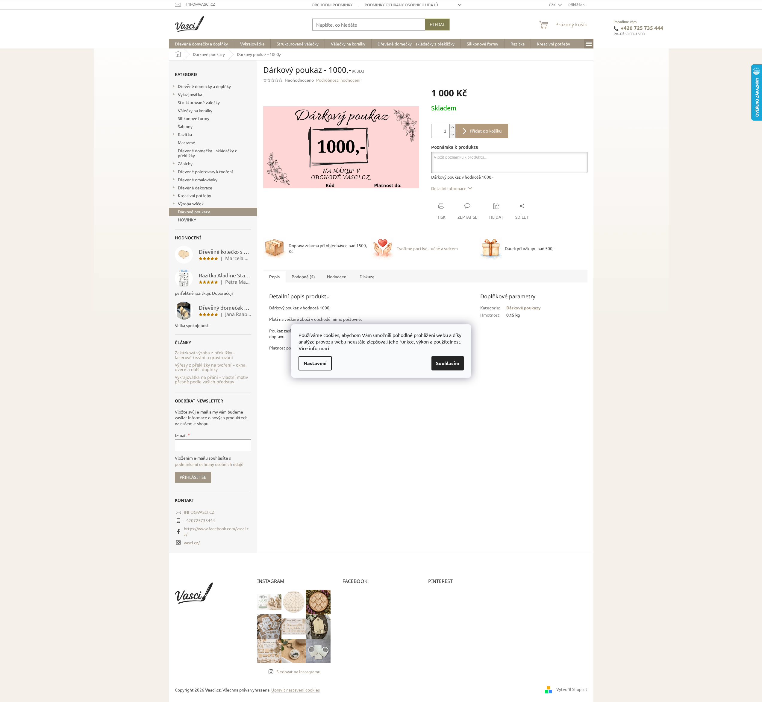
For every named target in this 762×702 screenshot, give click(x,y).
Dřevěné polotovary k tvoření (205, 171)
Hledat (437, 24)
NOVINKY (187, 219)
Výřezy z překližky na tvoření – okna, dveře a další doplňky (211, 367)
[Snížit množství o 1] (452, 134)
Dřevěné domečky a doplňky (204, 86)
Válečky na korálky (195, 110)
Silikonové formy (193, 118)
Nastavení (315, 363)
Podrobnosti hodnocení (338, 80)
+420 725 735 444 (642, 28)
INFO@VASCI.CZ (199, 512)
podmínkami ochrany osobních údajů (209, 464)
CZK (553, 4)
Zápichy (185, 163)
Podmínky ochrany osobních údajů (401, 4)
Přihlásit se (193, 477)
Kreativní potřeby (194, 195)
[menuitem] (201, 43)
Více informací (314, 348)
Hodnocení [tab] (337, 276)
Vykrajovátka (190, 94)
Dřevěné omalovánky (197, 179)
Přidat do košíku (486, 131)
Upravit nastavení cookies (295, 689)
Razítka (185, 134)
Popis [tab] (274, 276)
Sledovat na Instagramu (298, 671)
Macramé (186, 142)
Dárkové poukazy (194, 211)
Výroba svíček (191, 203)
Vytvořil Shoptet (571, 689)
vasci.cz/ (192, 542)
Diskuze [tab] (367, 276)
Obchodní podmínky (332, 4)
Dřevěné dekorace (195, 187)
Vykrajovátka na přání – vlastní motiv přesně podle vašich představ (211, 379)
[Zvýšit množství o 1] (452, 127)
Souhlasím (447, 363)
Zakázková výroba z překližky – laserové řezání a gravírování (205, 355)
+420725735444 (199, 520)
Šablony (185, 126)
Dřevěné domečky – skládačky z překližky (207, 153)
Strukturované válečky (199, 102)
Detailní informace (448, 188)
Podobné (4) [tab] (303, 276)
